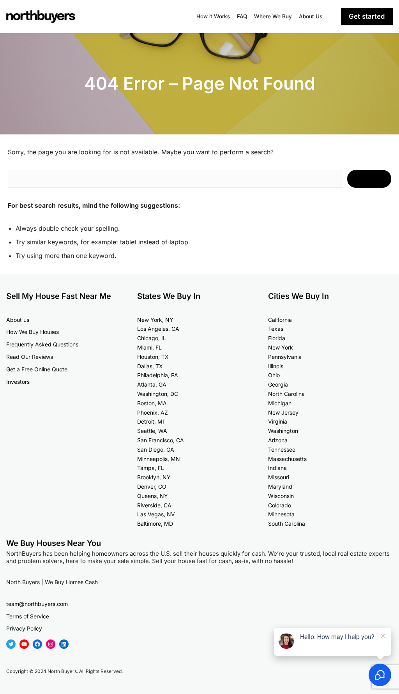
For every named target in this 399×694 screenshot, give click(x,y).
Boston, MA (152, 403)
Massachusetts (287, 459)
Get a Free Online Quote (36, 369)
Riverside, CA (154, 505)
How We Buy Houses (32, 331)
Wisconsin (281, 496)
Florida (276, 338)
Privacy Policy (24, 628)
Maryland (280, 486)
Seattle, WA (152, 430)
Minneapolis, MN (158, 459)
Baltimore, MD (155, 523)
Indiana (277, 467)
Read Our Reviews (29, 356)
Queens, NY (152, 496)
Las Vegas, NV (156, 514)
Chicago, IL (151, 338)
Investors (18, 381)
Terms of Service (27, 616)
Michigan (279, 403)
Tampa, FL (150, 467)
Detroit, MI (150, 421)
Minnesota (281, 514)
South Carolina (286, 523)
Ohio (274, 375)
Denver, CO (151, 486)
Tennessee (281, 449)
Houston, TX (153, 356)
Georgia (278, 384)
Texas (275, 328)
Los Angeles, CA (158, 328)
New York (280, 347)
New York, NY (155, 319)
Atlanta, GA (151, 384)
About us (17, 319)
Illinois (275, 366)
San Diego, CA (155, 449)
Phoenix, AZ (152, 412)
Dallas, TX (150, 366)
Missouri (278, 477)
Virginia (277, 421)
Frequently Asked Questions (42, 344)
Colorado (279, 505)
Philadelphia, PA (157, 375)
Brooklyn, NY (154, 477)
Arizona (278, 440)
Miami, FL (149, 347)
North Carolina (286, 393)
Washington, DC (157, 393)
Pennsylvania (285, 356)
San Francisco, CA (160, 440)
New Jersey (283, 412)
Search (369, 178)
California (280, 319)
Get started (367, 16)
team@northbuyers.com (37, 603)
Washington (283, 430)
